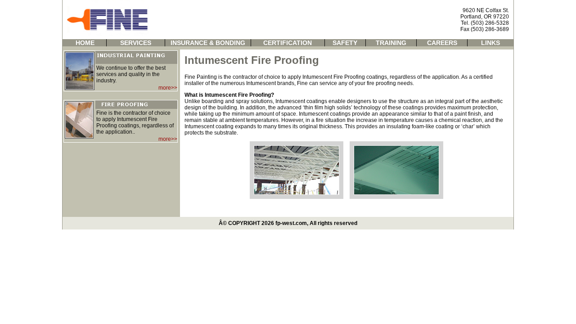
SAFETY (345, 42)
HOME (85, 42)
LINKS (490, 42)
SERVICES (135, 42)
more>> (167, 88)
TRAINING (391, 42)
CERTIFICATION (287, 42)
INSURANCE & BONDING (208, 42)
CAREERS (442, 42)
